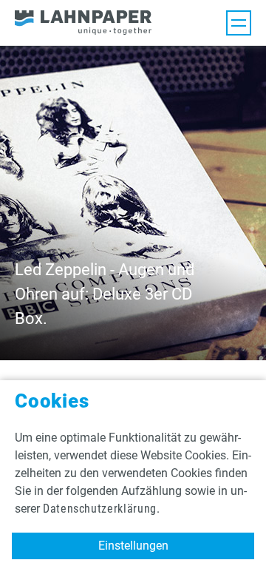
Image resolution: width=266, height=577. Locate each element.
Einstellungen (133, 546)
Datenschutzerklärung (100, 509)
